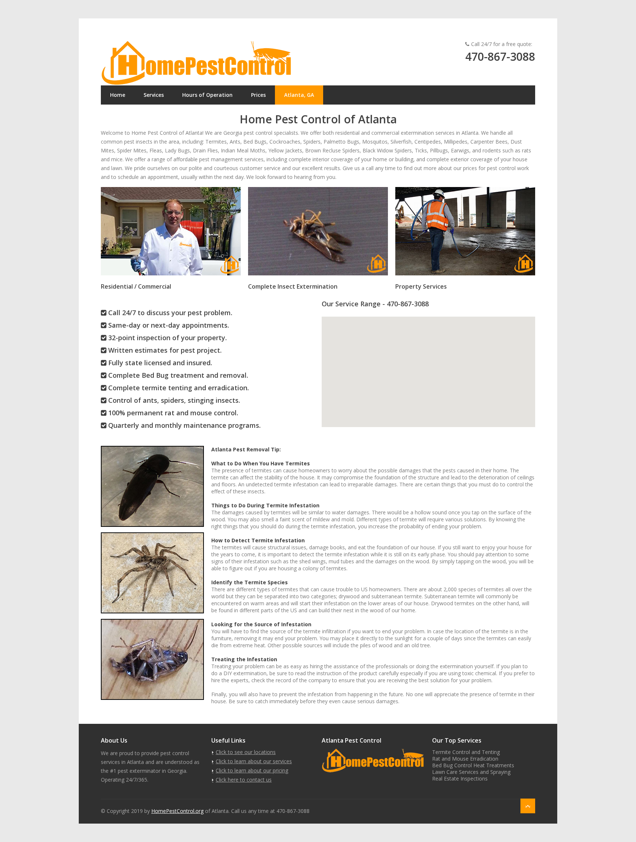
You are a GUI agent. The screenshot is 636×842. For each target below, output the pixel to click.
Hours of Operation (207, 94)
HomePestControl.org (177, 810)
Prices (258, 94)
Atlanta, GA (299, 94)
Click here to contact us (244, 779)
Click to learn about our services (254, 761)
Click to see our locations (246, 751)
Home (117, 94)
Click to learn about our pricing (252, 770)
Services (154, 94)
